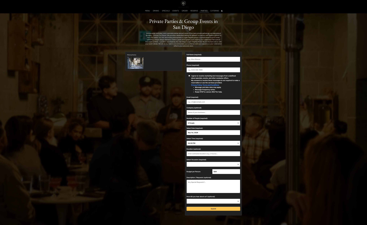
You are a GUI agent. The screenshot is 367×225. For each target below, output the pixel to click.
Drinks (156, 11)
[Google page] (221, 10)
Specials (166, 11)
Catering (214, 11)
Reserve (194, 11)
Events (176, 11)
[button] (135, 63)
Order (185, 11)
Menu (147, 11)
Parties (204, 11)
